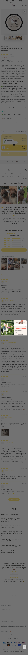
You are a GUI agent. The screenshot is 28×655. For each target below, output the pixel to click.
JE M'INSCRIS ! (20, 328)
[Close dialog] (26, 320)
